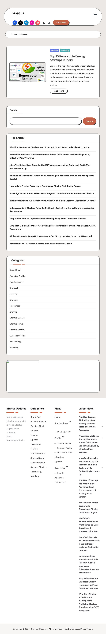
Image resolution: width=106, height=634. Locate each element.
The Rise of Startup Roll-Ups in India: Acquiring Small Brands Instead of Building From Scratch (52, 177)
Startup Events (17, 317)
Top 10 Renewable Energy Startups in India (67, 58)
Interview (59, 457)
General (14, 287)
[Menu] (95, 14)
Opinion (14, 299)
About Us (59, 477)
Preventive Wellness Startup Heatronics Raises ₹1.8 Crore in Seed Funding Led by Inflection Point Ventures (50, 156)
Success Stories (17, 335)
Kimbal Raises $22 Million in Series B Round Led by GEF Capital (41, 243)
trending (65, 50)
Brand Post (15, 269)
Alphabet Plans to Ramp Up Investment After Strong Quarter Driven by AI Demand (51, 236)
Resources (15, 305)
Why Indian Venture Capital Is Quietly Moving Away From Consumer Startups (48, 218)
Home (14, 34)
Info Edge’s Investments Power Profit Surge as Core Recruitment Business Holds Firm (52, 193)
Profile (58, 438)
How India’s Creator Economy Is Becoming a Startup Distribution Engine (45, 186)
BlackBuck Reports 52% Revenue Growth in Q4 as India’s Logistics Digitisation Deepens (53, 200)
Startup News (16, 323)
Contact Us (60, 482)
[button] (61, 22)
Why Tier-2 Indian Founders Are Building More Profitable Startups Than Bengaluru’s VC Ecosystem (53, 227)
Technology (15, 341)
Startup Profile (17, 329)
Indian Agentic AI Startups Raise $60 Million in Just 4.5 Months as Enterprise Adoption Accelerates (52, 210)
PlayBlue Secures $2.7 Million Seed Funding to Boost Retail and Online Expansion (49, 147)
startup (54, 50)
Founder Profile (17, 276)
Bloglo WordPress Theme (80, 628)
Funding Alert (16, 281)
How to (13, 293)
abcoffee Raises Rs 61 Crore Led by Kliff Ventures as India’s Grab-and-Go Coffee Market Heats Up (50, 167)
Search (13, 110)
